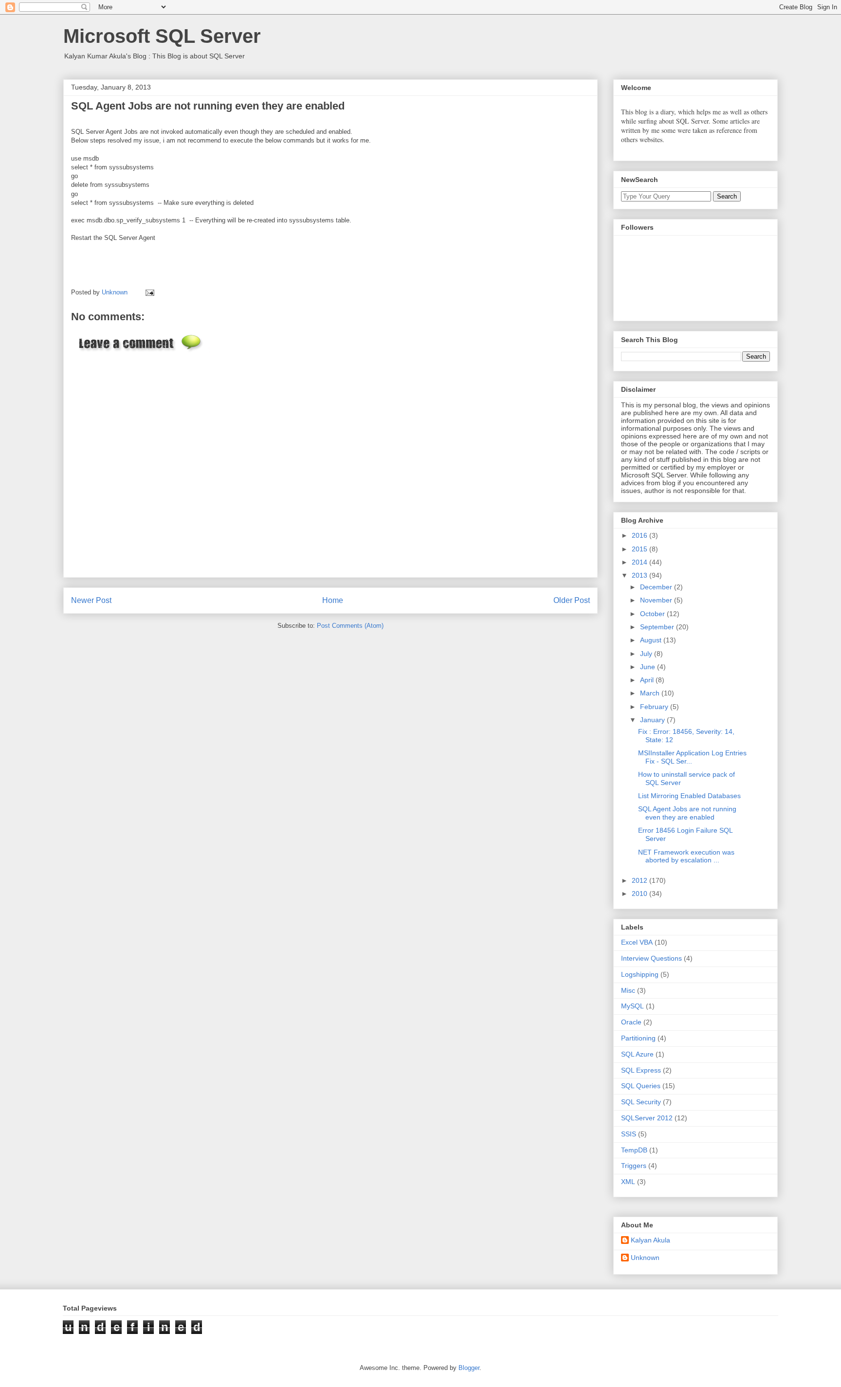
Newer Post (91, 600)
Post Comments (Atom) (350, 625)
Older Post (571, 600)
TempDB (634, 1150)
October (653, 614)
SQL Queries (640, 1086)
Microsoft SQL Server (162, 36)
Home (332, 600)
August (651, 640)
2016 (640, 535)
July (647, 653)
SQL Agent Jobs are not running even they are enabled (687, 813)
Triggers (633, 1165)
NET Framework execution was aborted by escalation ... (686, 856)
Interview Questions (651, 958)
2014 (640, 562)
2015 (640, 549)
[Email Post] (148, 292)
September (658, 627)
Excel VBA (637, 942)
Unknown (645, 1257)
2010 (640, 893)
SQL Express (641, 1070)
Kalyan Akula (650, 1240)
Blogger (468, 1367)
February (655, 707)
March (650, 693)
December (657, 587)
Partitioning (638, 1038)
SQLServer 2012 (647, 1118)
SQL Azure (637, 1054)
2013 (640, 575)
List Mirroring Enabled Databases (689, 796)
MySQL (632, 1006)
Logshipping (639, 974)
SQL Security (641, 1102)
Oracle (631, 1022)
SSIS (628, 1134)
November (657, 600)
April (648, 680)
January (653, 720)
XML (628, 1182)
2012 (640, 880)
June (648, 667)
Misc (628, 990)
